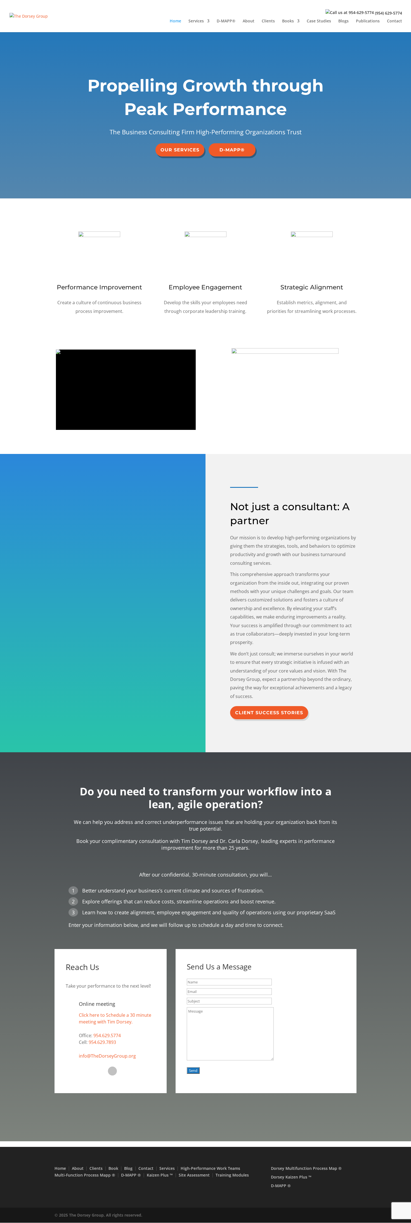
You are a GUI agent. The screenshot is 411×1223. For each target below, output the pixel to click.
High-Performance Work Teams (210, 1168)
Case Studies (319, 21)
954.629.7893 (102, 1042)
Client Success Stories (269, 712)
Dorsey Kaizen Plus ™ (291, 1177)
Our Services (179, 150)
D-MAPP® (226, 21)
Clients (268, 21)
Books (288, 21)
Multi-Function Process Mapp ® (85, 1175)
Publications (368, 21)
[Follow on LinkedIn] (112, 1071)
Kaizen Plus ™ (160, 1175)
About (248, 21)
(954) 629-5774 (388, 13)
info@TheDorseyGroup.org (107, 1056)
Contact (394, 21)
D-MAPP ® (131, 1175)
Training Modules (232, 1175)
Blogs (343, 21)
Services (196, 21)
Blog (128, 1168)
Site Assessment (194, 1175)
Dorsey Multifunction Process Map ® (306, 1168)
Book (113, 1168)
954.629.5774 (107, 1035)
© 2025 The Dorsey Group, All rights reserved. (98, 1215)
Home (175, 21)
